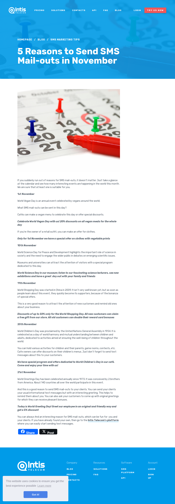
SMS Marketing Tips (65, 39)
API (94, 10)
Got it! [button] (35, 494)
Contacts (78, 10)
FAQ (105, 10)
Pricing (39, 10)
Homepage (24, 39)
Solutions (58, 10)
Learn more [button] (44, 485)
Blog (118, 10)
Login (137, 10)
